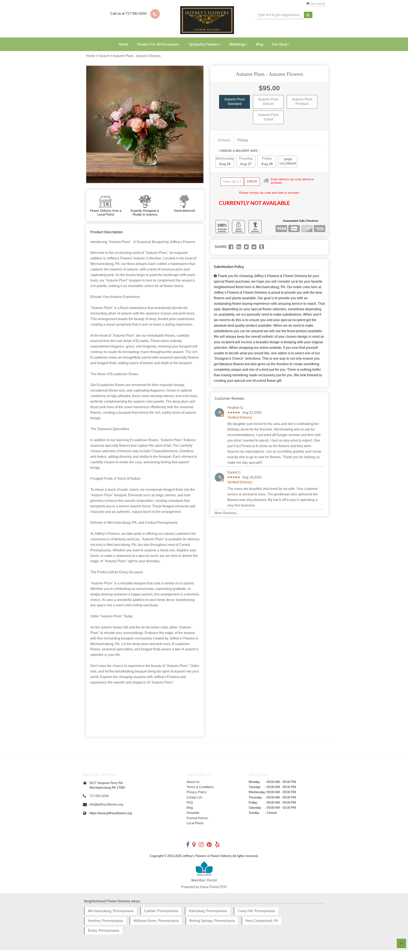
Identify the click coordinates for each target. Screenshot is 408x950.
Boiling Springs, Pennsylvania (212, 921)
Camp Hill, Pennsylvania (256, 911)
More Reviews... (227, 513)
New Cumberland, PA (261, 921)
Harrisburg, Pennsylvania (208, 911)
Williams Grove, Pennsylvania (156, 921)
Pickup (242, 140)
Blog (259, 44)
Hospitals (193, 812)
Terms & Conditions (200, 787)
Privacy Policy (197, 792)
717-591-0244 (99, 796)
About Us (193, 782)
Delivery (224, 140)
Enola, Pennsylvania (103, 930)
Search (104, 56)
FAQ (190, 802)
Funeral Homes (197, 818)
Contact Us (194, 797)
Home (123, 44)
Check (252, 181)
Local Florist (195, 823)
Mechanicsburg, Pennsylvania (110, 911)
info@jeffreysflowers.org (106, 804)
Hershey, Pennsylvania (105, 921)
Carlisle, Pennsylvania (161, 911)
